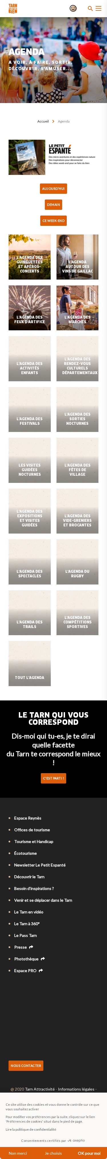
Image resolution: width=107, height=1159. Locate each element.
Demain (53, 204)
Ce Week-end (54, 220)
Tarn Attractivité (40, 1089)
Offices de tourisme (32, 829)
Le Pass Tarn (25, 935)
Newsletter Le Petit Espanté (40, 864)
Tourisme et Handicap (33, 841)
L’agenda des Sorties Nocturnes (77, 419)
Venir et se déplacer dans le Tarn (43, 900)
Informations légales (76, 1089)
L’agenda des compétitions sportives (77, 622)
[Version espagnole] (35, 986)
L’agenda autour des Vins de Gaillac (77, 267)
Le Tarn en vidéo (28, 911)
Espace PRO (25, 970)
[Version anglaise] (19, 986)
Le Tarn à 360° (27, 923)
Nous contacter (26, 1065)
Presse (21, 947)
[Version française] (11, 986)
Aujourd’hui (53, 188)
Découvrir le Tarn (29, 876)
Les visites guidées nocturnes (30, 470)
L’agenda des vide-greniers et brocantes (77, 521)
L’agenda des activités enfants (30, 368)
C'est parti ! (53, 778)
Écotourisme (25, 853)
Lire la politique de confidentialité (31, 1129)
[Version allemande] (27, 986)
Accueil (43, 121)
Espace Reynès (27, 818)
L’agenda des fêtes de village (77, 470)
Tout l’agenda (29, 678)
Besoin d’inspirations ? (34, 888)
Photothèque (26, 958)
